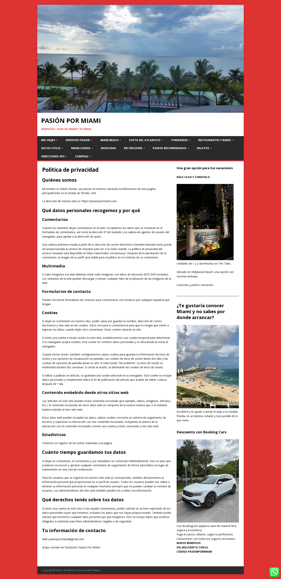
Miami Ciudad (80, 148)
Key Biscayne (133, 148)
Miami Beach (109, 140)
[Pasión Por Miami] (140, 110)
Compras (81, 156)
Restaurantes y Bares (214, 140)
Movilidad (108, 148)
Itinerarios (179, 140)
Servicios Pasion (78, 140)
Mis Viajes (48, 140)
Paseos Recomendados (169, 148)
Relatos (203, 148)
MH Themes (94, 570)
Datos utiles (51, 148)
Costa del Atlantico (144, 140)
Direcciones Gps (53, 156)
